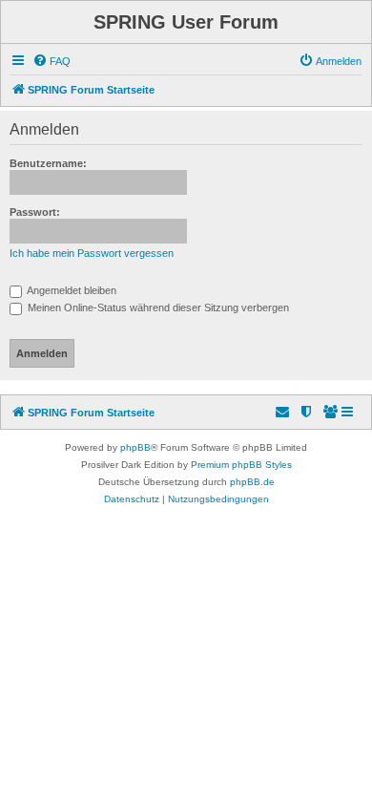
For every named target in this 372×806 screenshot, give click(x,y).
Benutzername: (48, 163)
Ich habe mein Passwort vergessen (92, 253)
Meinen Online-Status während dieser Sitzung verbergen (157, 307)
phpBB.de (252, 482)
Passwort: (35, 212)
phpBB (135, 447)
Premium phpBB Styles (241, 464)
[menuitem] (51, 61)
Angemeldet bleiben (70, 290)
